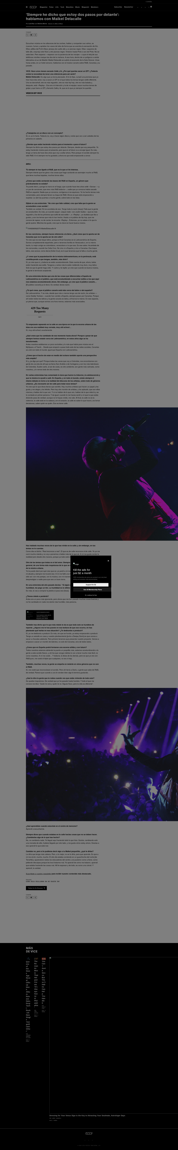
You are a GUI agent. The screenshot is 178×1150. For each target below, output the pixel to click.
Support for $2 (91, 585)
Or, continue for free (91, 595)
